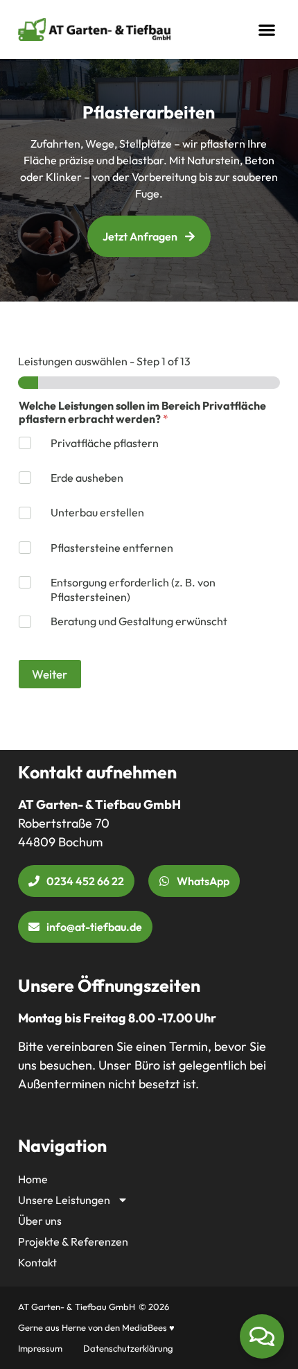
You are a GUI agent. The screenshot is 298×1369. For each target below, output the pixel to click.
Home (33, 1179)
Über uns (40, 1221)
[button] (266, 29)
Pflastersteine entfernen (112, 548)
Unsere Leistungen (64, 1200)
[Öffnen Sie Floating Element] (262, 1336)
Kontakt (37, 1262)
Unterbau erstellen (97, 512)
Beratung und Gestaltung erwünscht (139, 621)
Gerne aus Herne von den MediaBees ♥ (96, 1327)
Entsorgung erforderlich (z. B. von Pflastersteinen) (133, 589)
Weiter (49, 674)
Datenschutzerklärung (128, 1348)
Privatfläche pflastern (105, 443)
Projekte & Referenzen (73, 1241)
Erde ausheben (87, 478)
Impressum (40, 1348)
